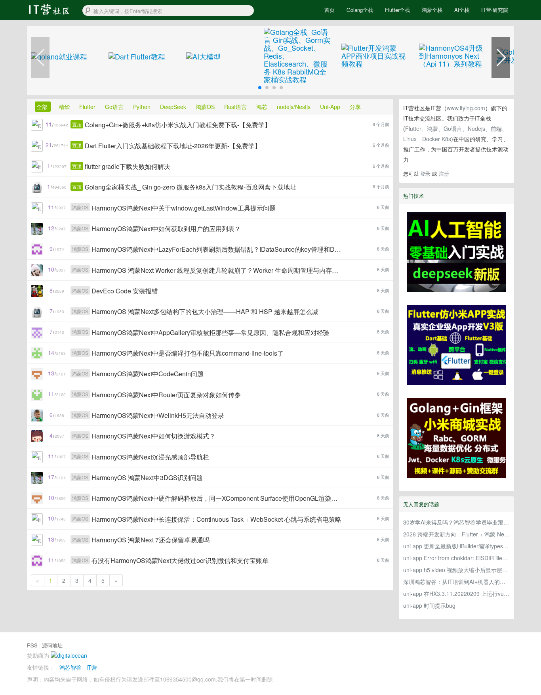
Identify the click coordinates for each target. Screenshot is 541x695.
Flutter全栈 (397, 9)
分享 (355, 107)
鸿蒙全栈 (432, 9)
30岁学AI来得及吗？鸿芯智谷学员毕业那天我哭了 (456, 522)
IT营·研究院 (494, 9)
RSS (32, 645)
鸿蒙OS (206, 107)
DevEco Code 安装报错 (124, 290)
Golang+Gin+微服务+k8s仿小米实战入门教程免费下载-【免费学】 (178, 124)
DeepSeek (174, 107)
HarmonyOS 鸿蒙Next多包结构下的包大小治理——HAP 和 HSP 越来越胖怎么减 (204, 311)
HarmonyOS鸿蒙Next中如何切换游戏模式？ (153, 435)
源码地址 (52, 645)
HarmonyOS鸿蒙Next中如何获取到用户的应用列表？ (166, 228)
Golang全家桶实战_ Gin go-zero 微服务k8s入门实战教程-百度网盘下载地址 (190, 186)
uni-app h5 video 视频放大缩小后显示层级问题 (456, 570)
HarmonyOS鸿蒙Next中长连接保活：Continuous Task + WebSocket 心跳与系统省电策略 (216, 519)
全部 (42, 107)
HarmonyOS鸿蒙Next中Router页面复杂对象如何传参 (166, 394)
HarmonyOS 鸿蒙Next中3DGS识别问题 (147, 477)
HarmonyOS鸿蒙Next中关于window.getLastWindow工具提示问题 (183, 208)
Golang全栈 (360, 9)
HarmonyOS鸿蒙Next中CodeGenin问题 (147, 373)
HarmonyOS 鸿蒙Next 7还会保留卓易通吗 (150, 539)
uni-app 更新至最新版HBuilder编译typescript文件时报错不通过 (456, 546)
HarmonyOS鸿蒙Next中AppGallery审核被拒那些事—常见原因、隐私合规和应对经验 (210, 332)
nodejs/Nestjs (294, 107)
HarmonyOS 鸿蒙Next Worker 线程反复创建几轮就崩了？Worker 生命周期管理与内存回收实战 (216, 270)
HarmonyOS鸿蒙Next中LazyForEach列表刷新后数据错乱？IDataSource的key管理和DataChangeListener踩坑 (216, 249)
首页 (329, 9)
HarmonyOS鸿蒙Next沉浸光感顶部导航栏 (150, 456)
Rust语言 (236, 107)
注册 (444, 173)
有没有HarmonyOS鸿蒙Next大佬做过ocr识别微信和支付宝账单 (180, 560)
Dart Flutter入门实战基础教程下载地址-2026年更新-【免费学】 (173, 145)
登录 (425, 173)
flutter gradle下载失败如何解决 (127, 166)
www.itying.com (466, 108)
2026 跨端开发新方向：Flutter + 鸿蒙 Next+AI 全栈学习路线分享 (456, 534)
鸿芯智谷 (70, 667)
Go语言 (115, 107)
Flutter (88, 107)
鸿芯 (262, 107)
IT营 (91, 667)
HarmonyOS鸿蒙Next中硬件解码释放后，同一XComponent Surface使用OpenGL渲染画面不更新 (216, 498)
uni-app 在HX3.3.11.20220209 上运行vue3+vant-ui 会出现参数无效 (456, 593)
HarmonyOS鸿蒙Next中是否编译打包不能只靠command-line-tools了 (187, 353)
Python (142, 107)
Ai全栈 (461, 9)
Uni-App (331, 107)
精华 (65, 107)
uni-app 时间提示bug (429, 605)
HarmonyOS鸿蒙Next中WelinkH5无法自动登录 (157, 415)
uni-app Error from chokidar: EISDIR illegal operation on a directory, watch (456, 558)
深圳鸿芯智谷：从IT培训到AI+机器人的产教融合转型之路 (456, 582)
